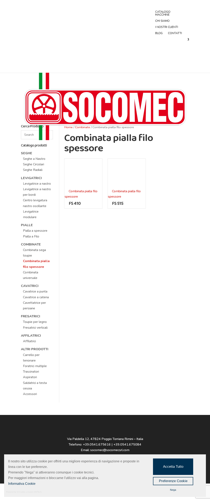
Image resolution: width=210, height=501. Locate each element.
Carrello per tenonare (31, 358)
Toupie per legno (35, 322)
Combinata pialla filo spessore (36, 264)
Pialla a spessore (35, 230)
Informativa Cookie (21, 483)
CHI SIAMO (162, 21)
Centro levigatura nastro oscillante (35, 203)
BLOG (159, 33)
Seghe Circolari (33, 164)
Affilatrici (31, 335)
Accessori (30, 394)
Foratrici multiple (35, 366)
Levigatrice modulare (31, 214)
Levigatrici (31, 178)
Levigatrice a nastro (37, 183)
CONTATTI (175, 33)
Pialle (27, 225)
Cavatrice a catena (36, 297)
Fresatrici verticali (35, 327)
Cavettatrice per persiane (34, 306)
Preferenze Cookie (173, 481)
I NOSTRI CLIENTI (166, 27)
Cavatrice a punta (35, 291)
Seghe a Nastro (34, 159)
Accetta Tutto (173, 467)
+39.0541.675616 (97, 444)
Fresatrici (30, 316)
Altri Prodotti (34, 349)
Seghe (26, 153)
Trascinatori (31, 371)
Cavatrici (30, 286)
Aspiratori (30, 377)
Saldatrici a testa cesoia (35, 386)
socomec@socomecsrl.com (109, 450)
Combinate (31, 244)
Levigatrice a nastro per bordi (37, 192)
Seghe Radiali (32, 170)
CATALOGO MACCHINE (162, 13)
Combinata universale (30, 275)
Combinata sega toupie (34, 253)
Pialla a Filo (31, 236)
